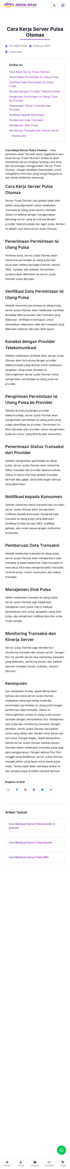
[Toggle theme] (54, 5)
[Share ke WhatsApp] (8, 789)
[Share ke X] (25, 789)
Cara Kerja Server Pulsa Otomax (29, 71)
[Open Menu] (63, 5)
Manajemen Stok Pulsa (23, 125)
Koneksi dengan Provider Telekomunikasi (34, 91)
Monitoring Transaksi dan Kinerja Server (34, 130)
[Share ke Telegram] (42, 789)
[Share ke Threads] (34, 789)
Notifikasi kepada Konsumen (26, 114)
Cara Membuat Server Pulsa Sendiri (30, 842)
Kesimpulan (19, 135)
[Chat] (61, 1150)
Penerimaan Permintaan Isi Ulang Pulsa (33, 77)
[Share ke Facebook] (17, 789)
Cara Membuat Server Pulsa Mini (29, 857)
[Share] (51, 789)
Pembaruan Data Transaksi (26, 120)
